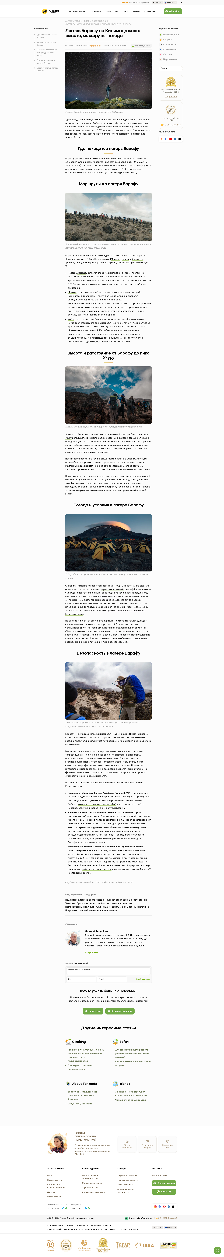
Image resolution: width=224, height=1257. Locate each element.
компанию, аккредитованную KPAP (97, 804)
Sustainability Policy (129, 1229)
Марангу (115, 259)
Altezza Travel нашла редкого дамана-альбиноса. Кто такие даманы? (132, 1054)
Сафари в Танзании (127, 1176)
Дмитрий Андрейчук (96, 931)
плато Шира (129, 304)
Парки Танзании (125, 1185)
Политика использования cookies (92, 1225)
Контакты (150, 11)
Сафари (96, 11)
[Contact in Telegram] (63, 1208)
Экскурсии (112, 11)
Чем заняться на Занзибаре (130, 1100)
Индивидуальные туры (93, 1192)
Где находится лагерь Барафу (47, 36)
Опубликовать (143, 979)
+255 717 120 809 (76, 1208)
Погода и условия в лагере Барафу (46, 61)
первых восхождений (112, 589)
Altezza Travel (73, 21)
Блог (125, 11)
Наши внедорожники (127, 1180)
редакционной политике (103, 910)
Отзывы (51, 1192)
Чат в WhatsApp (127, 1146)
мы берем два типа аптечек (96, 869)
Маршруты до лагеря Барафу (46, 43)
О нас (136, 11)
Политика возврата (91, 1229)
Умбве (71, 319)
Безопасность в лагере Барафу (47, 69)
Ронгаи (125, 259)
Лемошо (81, 273)
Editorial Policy (110, 1229)
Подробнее (91, 952)
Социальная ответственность (56, 1186)
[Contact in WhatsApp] (66, 1208)
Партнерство (54, 1197)
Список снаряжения (92, 1183)
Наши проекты (54, 1180)
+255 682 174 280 (54, 1208)
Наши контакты (159, 1176)
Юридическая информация (60, 1225)
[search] (181, 3)
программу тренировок (118, 487)
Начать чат (95, 1011)
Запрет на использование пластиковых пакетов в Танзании (82, 1096)
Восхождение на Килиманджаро (90, 1177)
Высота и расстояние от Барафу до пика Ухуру (47, 53)
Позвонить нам (167, 1146)
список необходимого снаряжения (128, 638)
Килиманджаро (78, 11)
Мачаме (72, 292)
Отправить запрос (121, 1011)
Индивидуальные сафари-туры (125, 1190)
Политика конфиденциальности (62, 1229)
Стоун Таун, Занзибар (80, 1104)
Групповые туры (90, 1188)
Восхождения (100, 21)
